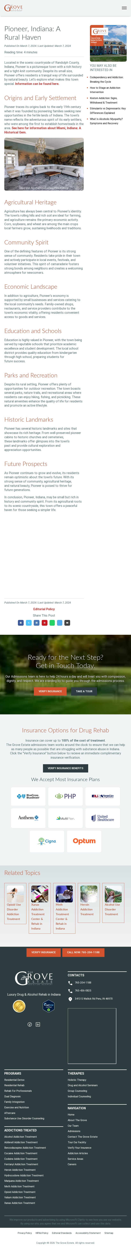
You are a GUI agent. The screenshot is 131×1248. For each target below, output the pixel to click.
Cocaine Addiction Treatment (20, 1153)
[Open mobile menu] (124, 8)
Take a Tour (84, 691)
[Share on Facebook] (21, 623)
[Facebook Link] (29, 1025)
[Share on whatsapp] (52, 623)
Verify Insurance (50, 691)
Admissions (74, 1131)
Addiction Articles (78, 1153)
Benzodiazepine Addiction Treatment (25, 1147)
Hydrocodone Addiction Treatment (24, 1175)
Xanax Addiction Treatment (19, 1203)
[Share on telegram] (59, 623)
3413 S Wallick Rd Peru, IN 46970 (94, 998)
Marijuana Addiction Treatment (21, 1180)
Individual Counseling (79, 1096)
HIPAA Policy (42, 1233)
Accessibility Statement (88, 1233)
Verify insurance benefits (65, 768)
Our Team (73, 1125)
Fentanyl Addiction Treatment (21, 1164)
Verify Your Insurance (79, 1147)
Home (71, 1114)
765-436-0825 (83, 990)
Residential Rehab (14, 1085)
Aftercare (9, 1113)
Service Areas (75, 1158)
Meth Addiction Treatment (19, 1186)
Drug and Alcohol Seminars (83, 1085)
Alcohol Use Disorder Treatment (112, 909)
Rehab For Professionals (18, 1090)
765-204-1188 (83, 982)
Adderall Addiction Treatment (21, 1142)
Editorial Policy (44, 609)
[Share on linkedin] (36, 623)
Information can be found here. (37, 84)
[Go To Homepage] (13, 8)
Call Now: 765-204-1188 (83, 952)
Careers (72, 1164)
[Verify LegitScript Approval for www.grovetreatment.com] (48, 1006)
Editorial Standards (62, 1233)
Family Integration (14, 1101)
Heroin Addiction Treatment (86, 909)
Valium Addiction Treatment (20, 1197)
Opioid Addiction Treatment (19, 1192)
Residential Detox (14, 1079)
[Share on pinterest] (44, 623)
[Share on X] (29, 623)
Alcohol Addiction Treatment (20, 1136)
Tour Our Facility (77, 1142)
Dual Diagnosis (12, 1096)
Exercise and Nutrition (16, 1107)
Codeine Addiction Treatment (21, 1158)
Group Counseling (77, 1090)
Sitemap (108, 1233)
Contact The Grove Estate (83, 1136)
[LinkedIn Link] (37, 1025)
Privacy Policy (25, 1233)
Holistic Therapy (77, 1079)
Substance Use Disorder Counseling (24, 1118)
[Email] (67, 623)
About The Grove (77, 1120)
